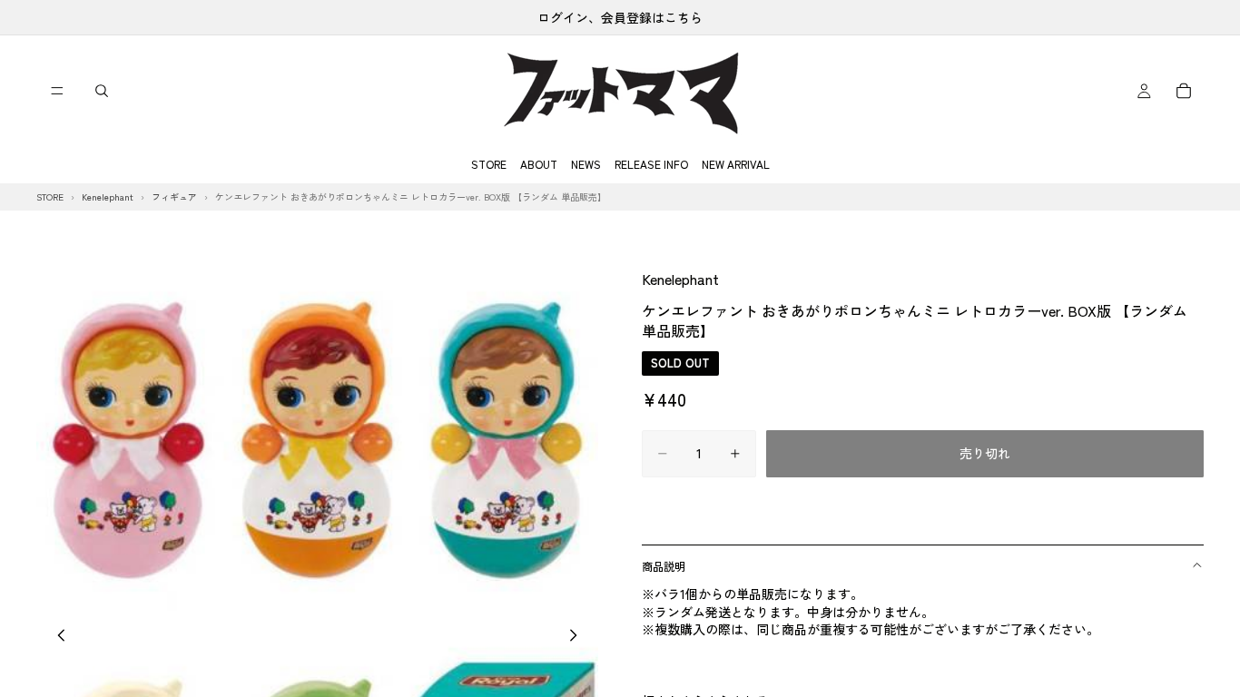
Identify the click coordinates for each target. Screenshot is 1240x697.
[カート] (1184, 91)
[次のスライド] (578, 637)
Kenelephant (680, 279)
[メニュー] (57, 91)
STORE (489, 164)
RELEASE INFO (651, 164)
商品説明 (663, 566)
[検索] (102, 91)
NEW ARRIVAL (736, 164)
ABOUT (538, 164)
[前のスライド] (56, 637)
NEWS (586, 164)
